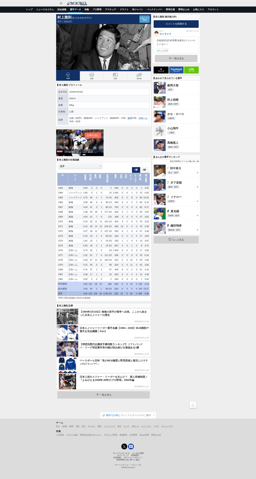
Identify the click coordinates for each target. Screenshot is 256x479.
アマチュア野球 (110, 435)
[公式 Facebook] (131, 446)
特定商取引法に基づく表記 (128, 460)
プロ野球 (97, 9)
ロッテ (126, 426)
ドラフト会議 (72, 435)
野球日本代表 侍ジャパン (91, 435)
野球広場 (170, 9)
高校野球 (123, 435)
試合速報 (61, 9)
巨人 (58, 426)
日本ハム (143, 118)
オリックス (146, 426)
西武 (99, 426)
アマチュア (110, 9)
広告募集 (117, 458)
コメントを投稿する (176, 23)
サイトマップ (123, 455)
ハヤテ (156, 426)
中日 (83, 426)
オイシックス (167, 426)
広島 (77, 426)
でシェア (161, 70)
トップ (29, 9)
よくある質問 (138, 453)
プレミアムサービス (121, 453)
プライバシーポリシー (133, 458)
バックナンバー (154, 9)
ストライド (165, 34)
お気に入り (198, 9)
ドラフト (124, 9)
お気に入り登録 (144, 19)
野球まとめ (183, 9)
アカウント (213, 9)
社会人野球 (144, 435)
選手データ (75, 9)
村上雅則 (64, 17)
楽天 (119, 426)
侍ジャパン (137, 9)
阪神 (130, 118)
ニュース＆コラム (45, 9)
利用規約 (135, 455)
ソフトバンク (109, 426)
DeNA (64, 426)
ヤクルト (91, 426)
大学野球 (133, 435)
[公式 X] (124, 446)
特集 (87, 9)
